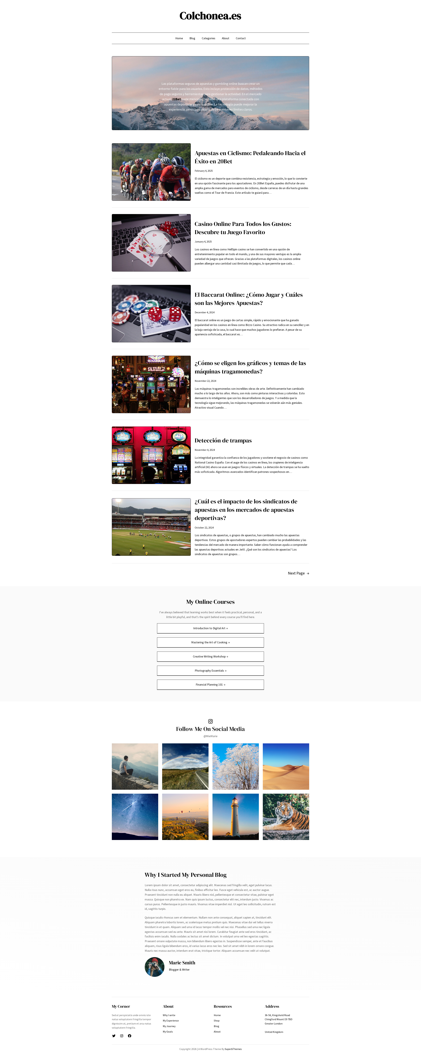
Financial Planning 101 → (210, 684)
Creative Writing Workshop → (210, 656)
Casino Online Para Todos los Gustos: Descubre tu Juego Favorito (243, 228)
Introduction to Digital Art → (210, 628)
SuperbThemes (233, 1049)
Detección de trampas (223, 440)
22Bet (176, 99)
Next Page (298, 573)
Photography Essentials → (210, 670)
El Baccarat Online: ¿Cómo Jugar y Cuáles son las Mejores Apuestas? (249, 299)
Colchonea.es (210, 15)
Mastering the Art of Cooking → (210, 642)
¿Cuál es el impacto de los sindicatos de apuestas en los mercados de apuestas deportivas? (246, 509)
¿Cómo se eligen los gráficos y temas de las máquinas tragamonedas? (250, 367)
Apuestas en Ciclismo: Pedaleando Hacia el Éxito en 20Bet (250, 157)
